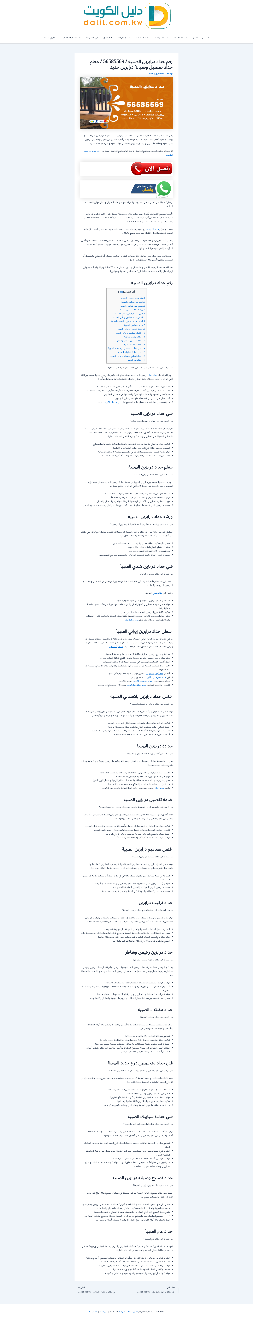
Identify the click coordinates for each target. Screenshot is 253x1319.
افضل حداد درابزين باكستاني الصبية (128, 321)
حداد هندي (158, 592)
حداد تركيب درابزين (134, 336)
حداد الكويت (153, 229)
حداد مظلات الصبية (134, 344)
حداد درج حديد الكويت (155, 677)
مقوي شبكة (49, 37)
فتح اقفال (107, 37)
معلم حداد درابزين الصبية (132, 306)
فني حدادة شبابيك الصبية (131, 352)
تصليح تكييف (142, 37)
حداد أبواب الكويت (154, 673)
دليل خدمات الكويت (128, 1311)
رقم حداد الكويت (111, 402)
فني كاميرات (92, 37)
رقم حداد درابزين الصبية (133, 298)
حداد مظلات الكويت (136, 685)
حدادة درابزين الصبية (134, 325)
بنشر (195, 37)
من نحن (103, 1311)
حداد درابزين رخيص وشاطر (131, 340)
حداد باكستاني (116, 646)
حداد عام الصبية (136, 360)
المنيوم (205, 37)
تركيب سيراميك (161, 37)
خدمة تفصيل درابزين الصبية (131, 329)
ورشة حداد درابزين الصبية (132, 309)
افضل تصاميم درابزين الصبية (130, 333)
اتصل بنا (93, 1311)
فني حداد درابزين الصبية (133, 302)
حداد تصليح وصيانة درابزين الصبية (127, 356)
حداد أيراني (158, 788)
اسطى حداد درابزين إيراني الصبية (129, 317)
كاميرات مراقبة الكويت (71, 37)
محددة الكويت (132, 619)
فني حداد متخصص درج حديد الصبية (126, 348)
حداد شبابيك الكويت (142, 681)
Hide (121, 292)
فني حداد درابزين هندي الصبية (130, 313)
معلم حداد (153, 375)
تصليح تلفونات (124, 37)
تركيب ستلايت (181, 37)
